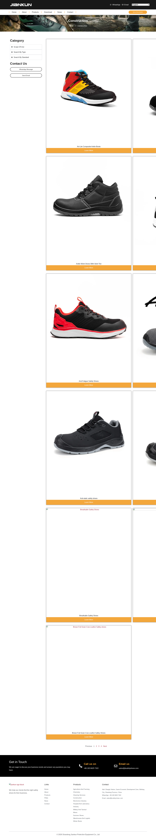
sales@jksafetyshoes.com (128, 768)
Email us (124, 763)
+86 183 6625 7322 (91, 768)
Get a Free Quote (138, 12)
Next (105, 746)
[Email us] (115, 766)
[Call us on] (80, 766)
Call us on (90, 763)
